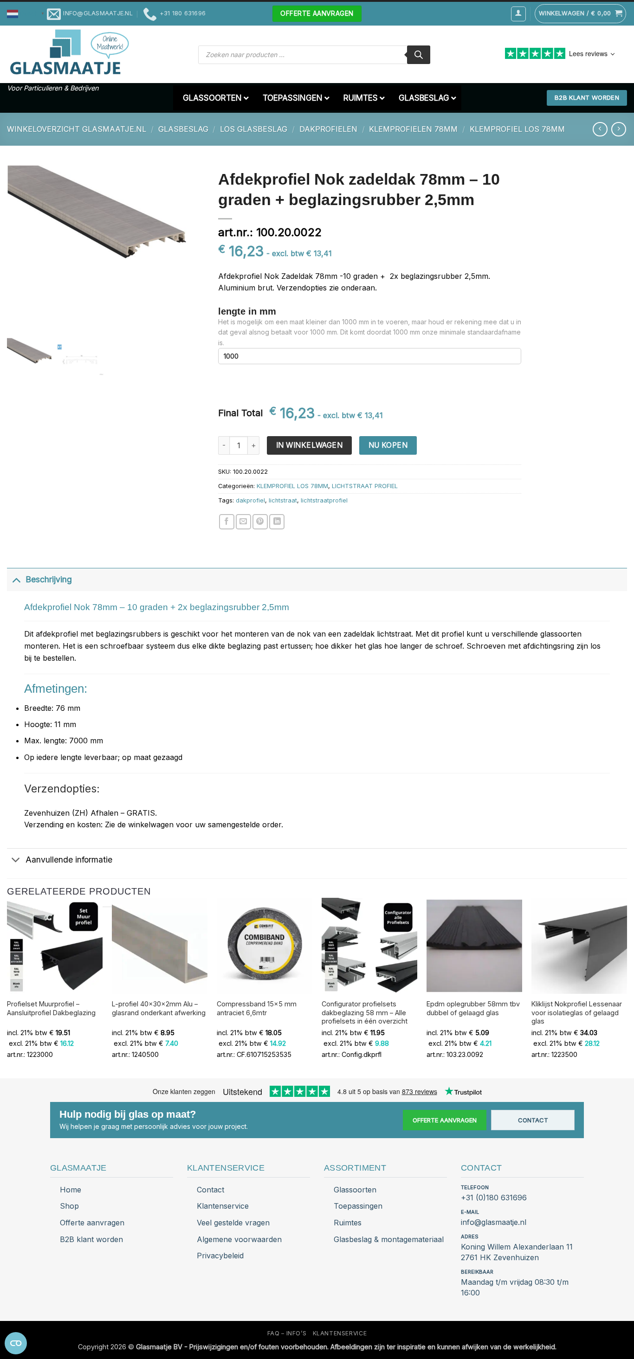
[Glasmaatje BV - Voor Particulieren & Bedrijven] (68, 52)
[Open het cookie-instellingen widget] (16, 1343)
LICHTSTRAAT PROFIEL (365, 486)
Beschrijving (49, 579)
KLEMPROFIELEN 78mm (413, 129)
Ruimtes (348, 1222)
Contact (533, 1120)
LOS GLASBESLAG (253, 129)
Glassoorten (355, 1189)
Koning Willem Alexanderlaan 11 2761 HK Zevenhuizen (517, 1252)
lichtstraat (283, 500)
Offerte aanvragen (445, 1120)
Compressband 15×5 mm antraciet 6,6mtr (257, 1008)
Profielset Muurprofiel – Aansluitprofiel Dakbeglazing (51, 1008)
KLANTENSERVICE (340, 1333)
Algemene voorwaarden (239, 1239)
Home (70, 1189)
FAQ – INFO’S (286, 1333)
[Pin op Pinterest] (260, 521)
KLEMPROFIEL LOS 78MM (517, 129)
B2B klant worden (91, 1239)
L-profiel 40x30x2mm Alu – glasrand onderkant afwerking (159, 1008)
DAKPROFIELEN (328, 129)
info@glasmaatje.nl (493, 1222)
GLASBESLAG (183, 129)
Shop (69, 1206)
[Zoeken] (418, 54)
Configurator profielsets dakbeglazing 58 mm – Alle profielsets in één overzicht (365, 1012)
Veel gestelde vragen (233, 1222)
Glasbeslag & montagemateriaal (389, 1239)
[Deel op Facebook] (226, 521)
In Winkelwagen (309, 445)
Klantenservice (223, 1206)
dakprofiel (250, 500)
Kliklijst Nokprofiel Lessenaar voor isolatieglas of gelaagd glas (576, 1012)
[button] (27, 13)
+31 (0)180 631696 (494, 1197)
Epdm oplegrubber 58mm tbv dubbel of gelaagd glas (473, 1008)
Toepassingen (358, 1206)
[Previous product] (618, 129)
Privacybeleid (220, 1255)
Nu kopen (388, 445)
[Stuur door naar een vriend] (243, 521)
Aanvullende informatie (69, 859)
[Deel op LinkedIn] (277, 521)
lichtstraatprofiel (324, 500)
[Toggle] (16, 579)
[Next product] (600, 129)
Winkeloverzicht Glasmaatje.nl (76, 129)
